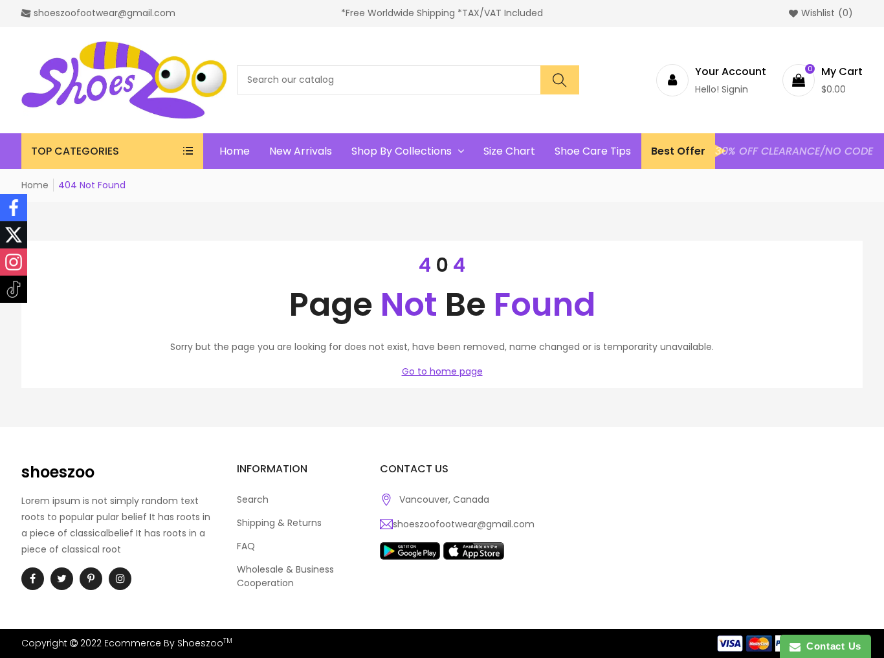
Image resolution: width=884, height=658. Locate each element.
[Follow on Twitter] (13, 234)
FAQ (246, 546)
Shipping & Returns (279, 522)
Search (253, 499)
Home (35, 185)
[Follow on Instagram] (13, 262)
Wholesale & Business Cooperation (285, 576)
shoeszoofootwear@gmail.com (464, 524)
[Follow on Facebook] (13, 207)
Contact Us (831, 646)
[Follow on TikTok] (13, 289)
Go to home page (442, 371)
